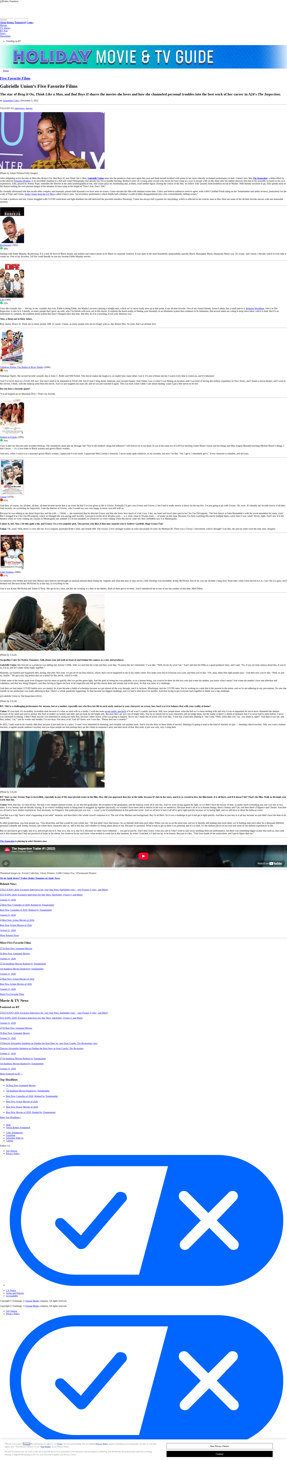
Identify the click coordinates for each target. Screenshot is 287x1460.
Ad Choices (11, 1151)
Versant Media (32, 1301)
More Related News (9, 935)
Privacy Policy (13, 1153)
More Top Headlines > (10, 1117)
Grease (3, 497)
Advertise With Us (14, 1138)
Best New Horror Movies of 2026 (22, 1107)
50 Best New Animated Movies (21, 1085)
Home (6, 70)
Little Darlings (7, 572)
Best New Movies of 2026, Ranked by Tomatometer (30, 1112)
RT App (4, 30)
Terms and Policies (15, 1293)
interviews (20, 108)
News (3, 33)
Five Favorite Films (15, 78)
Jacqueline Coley (11, 100)
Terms (59, 1444)
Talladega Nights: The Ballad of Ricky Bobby (21, 367)
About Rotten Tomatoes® (18, 1127)
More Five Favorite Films (12, 994)
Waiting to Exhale (8, 437)
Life (2, 299)
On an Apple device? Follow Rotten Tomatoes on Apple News (30, 878)
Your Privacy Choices (18, 1288)
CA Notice (11, 1290)
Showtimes (5, 36)
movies (29, 108)
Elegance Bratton (22, 181)
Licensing (10, 1135)
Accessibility (12, 1296)
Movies (3, 25)
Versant (26, 1444)
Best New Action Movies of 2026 (22, 1101)
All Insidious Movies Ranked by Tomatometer (28, 1091)
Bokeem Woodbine (255, 308)
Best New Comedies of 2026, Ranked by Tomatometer (32, 1096)
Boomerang (5, 245)
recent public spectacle (115, 711)
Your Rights (46, 1447)
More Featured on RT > (11, 1074)
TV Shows (5, 28)
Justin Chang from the (40, 194)
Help (8, 1125)
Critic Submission (14, 1132)
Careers (9, 1140)
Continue (219, 1454)
